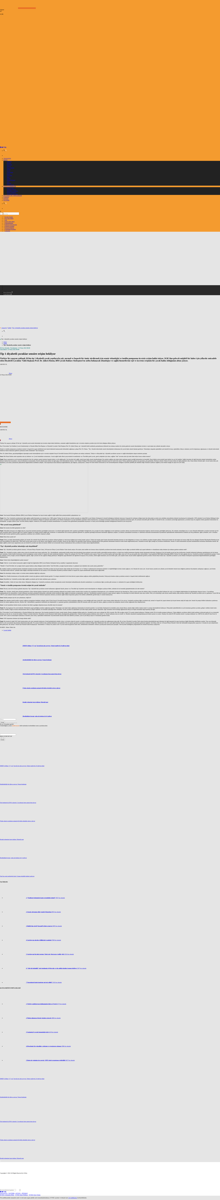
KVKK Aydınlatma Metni (7, 1195)
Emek (8, 174)
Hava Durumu (7, 292)
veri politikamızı (72, 1198)
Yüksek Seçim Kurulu (10, 224)
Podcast (9, 183)
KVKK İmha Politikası (21, 1195)
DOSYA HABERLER (9, 186)
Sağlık (8, 178)
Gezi (8, 181)
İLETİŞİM (6, 200)
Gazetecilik (10, 172)
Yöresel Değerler (9, 228)
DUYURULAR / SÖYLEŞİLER (12, 195)
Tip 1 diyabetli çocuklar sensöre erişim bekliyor (25, 328)
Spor (8, 177)
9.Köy (5, 342)
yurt (5, 220)
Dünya (9, 166)
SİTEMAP (25, 1193)
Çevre (8, 171)
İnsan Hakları (10, 168)
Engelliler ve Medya (12, 191)
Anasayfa (4, 328)
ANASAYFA (7, 158)
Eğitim (8, 169)
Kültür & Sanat (11, 180)
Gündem (9, 161)
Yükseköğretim (8, 223)
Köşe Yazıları (10, 185)
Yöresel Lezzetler (9, 226)
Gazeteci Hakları (11, 189)
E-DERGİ (6, 197)
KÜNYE (5, 198)
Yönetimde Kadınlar (10, 229)
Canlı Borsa (6, 294)
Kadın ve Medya (11, 192)
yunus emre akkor (9, 221)
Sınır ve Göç (10, 188)
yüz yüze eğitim (8, 218)
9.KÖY (5, 160)
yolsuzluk (7, 231)
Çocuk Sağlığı (7, 630)
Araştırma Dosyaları (12, 194)
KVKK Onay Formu (34, 1195)
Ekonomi (9, 164)
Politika (9, 163)
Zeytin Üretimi (8, 217)
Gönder (2, 722)
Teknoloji (9, 175)
